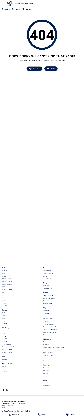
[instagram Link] (6, 389)
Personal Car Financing (50, 329)
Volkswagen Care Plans (50, 350)
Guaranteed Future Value (51, 327)
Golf (3, 313)
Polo (3, 321)
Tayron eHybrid (7, 289)
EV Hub (45, 376)
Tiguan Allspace (7, 284)
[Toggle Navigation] (80, 9)
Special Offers (47, 318)
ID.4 (3, 298)
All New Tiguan (6, 278)
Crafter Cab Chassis (49, 298)
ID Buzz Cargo (6, 344)
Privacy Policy (47, 383)
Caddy (4, 366)
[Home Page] (8, 3)
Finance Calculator (49, 324)
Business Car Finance (49, 332)
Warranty (46, 344)
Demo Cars (46, 313)
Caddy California (48, 288)
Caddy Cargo (47, 270)
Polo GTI (4, 323)
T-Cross (4, 270)
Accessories (46, 361)
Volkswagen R (47, 303)
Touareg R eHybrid (8, 295)
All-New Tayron (7, 287)
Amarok (4, 359)
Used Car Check (48, 355)
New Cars (46, 310)
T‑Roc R (4, 276)
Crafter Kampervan (49, 301)
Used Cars (46, 316)
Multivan (5, 369)
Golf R (4, 318)
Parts (44, 358)
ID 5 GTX (5, 303)
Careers (45, 373)
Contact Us (46, 368)
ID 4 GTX (5, 306)
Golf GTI (4, 315)
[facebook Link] (3, 389)
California (46, 285)
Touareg (4, 292)
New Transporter (48, 273)
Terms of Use (47, 385)
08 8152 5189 (9, 405)
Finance (45, 321)
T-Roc (4, 273)
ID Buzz (4, 341)
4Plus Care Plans (48, 352)
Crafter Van (46, 276)
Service (45, 342)
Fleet (44, 335)
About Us (46, 370)
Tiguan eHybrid (7, 281)
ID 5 (3, 300)
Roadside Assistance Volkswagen (53, 347)
